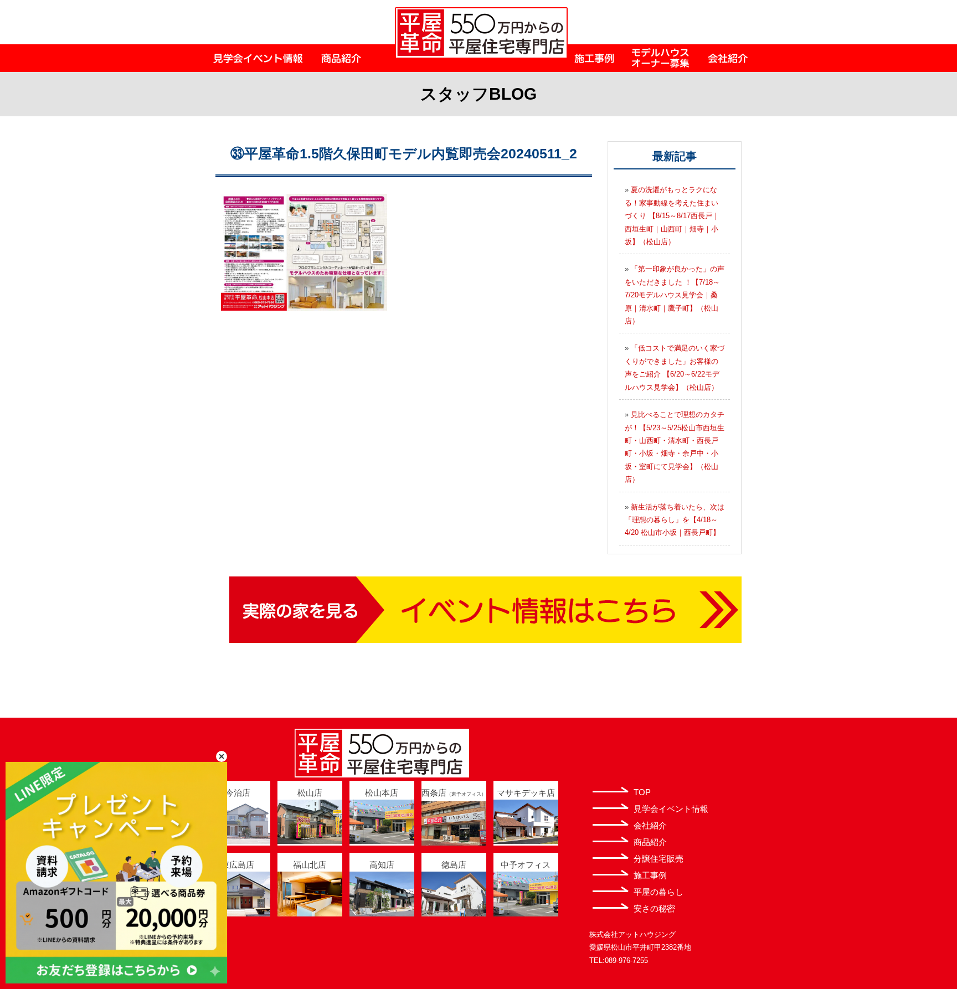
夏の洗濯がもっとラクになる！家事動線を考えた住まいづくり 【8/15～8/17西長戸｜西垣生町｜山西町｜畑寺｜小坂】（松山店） (672, 216)
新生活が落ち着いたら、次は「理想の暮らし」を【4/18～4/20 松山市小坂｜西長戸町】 (674, 520)
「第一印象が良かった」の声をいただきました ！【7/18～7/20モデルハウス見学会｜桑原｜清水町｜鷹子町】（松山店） (674, 295)
